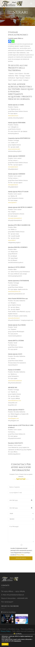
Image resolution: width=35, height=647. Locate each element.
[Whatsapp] (13, 41)
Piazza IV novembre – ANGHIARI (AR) (14, 598)
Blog (15, 17)
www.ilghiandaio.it (13, 167)
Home (8, 17)
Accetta (5, 644)
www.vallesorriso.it (13, 115)
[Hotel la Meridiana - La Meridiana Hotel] (12, 3)
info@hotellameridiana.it (15, 595)
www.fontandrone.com (14, 291)
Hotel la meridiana (9, 612)
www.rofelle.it (12, 240)
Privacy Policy (20, 554)
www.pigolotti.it (12, 202)
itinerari (22, 17)
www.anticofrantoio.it (14, 318)
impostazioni (17, 641)
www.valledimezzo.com (14, 400)
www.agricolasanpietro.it (15, 218)
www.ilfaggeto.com (13, 418)
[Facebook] (9, 41)
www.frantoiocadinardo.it (15, 380)
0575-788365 (20, 591)
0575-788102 (8, 591)
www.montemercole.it (14, 149)
